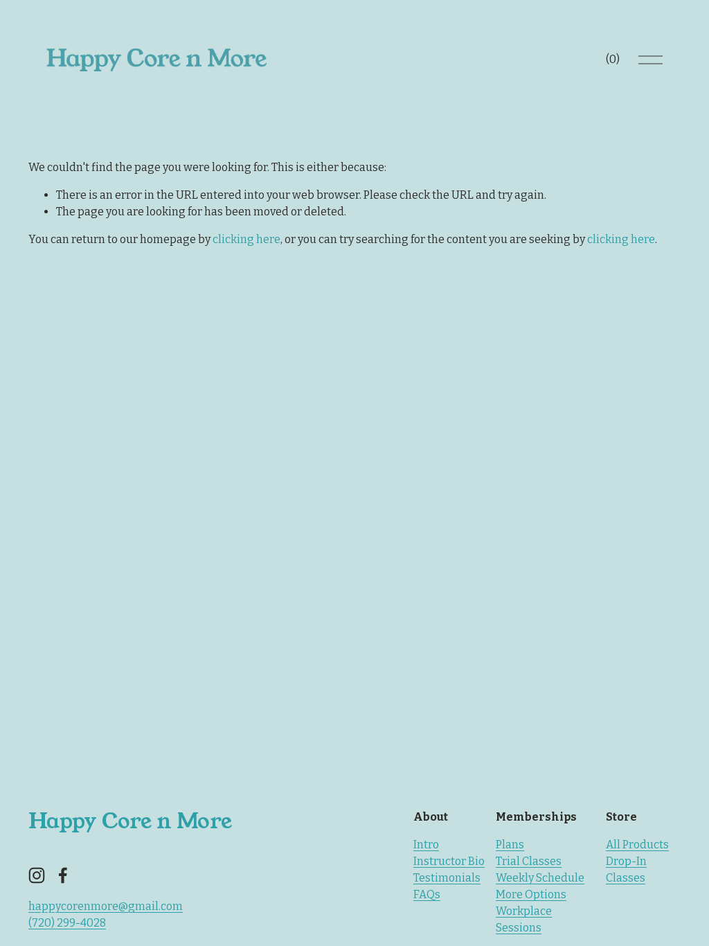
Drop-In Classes (626, 869)
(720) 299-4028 (67, 922)
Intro (426, 844)
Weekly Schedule (540, 877)
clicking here (246, 239)
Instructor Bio (449, 861)
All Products (637, 844)
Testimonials (447, 877)
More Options (531, 894)
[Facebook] (63, 875)
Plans (510, 844)
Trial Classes (529, 861)
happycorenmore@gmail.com (105, 906)
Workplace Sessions (524, 919)
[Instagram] (36, 875)
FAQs (426, 894)
